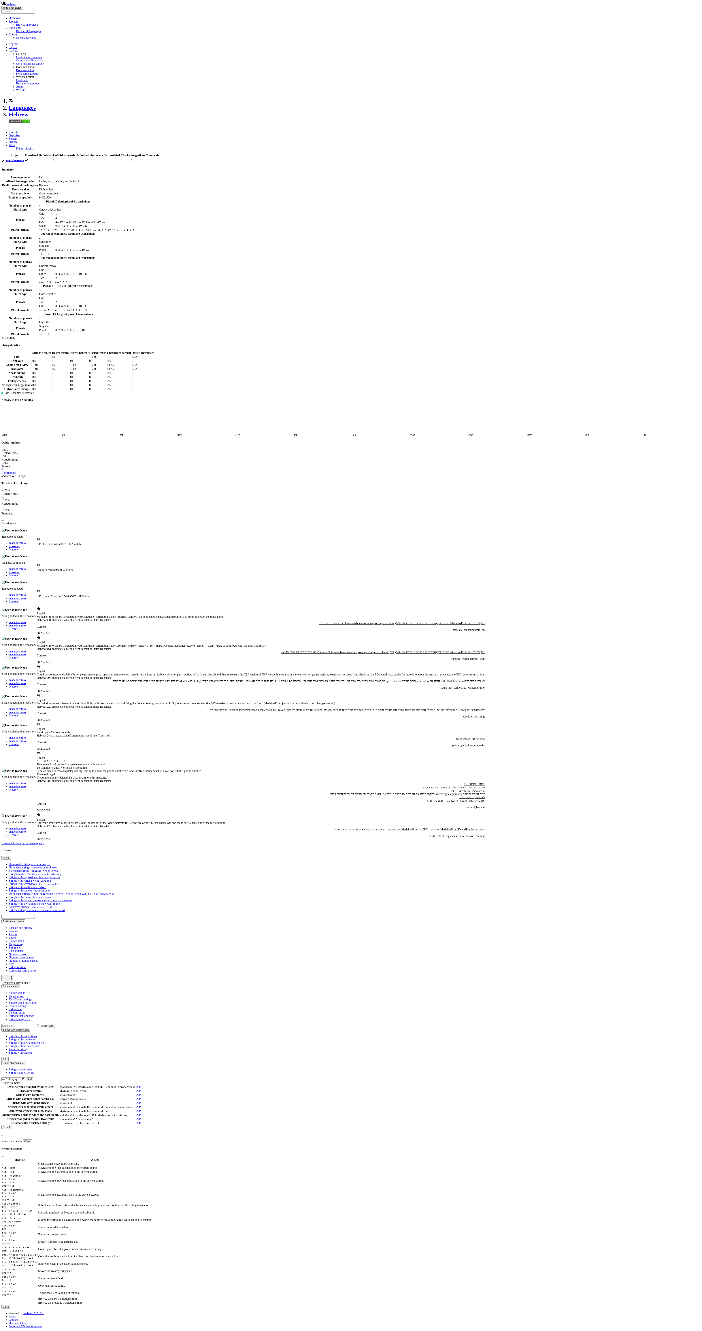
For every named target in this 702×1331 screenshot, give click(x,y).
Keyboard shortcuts (27, 73)
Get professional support (30, 63)
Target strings (16, 996)
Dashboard (15, 18)
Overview (14, 135)
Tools (12, 145)
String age (14, 947)
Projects (13, 132)
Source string (16, 940)
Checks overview (26, 37)
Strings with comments (22, 1039)
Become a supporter (27, 83)
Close (27, 1141)
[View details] (39, 540)
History (13, 141)
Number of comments (21, 957)
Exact (44, 1025)
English (41, 613)
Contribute (22, 80)
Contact (13, 1319)
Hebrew (18, 114)
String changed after (20, 1069)
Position (13, 931)
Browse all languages (28, 31)
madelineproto (15, 160)
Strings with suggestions (23, 1036)
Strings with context (20, 1052)
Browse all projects (27, 24)
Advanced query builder (15, 982)
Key (11, 963)
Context (41, 626)
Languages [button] (15, 27)
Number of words (19, 954)
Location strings (18, 1006)
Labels (12, 937)
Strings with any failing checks (26, 1042)
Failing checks (24, 148)
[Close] (2, 1135)
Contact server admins (29, 57)
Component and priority (22, 970)
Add (51, 1026)
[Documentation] (2, 850)
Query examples (10, 1082)
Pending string (17, 1012)
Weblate (11, 4)
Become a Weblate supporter (25, 1326)
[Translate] (3, 160)
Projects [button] (13, 21)
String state (15, 1009)
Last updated (16, 950)
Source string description (23, 1002)
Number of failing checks (23, 960)
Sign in (13, 47)
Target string (16, 944)
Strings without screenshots (24, 1046)
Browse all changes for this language (22, 843)
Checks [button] (13, 34)
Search (13, 138)
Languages (22, 107)
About (19, 86)
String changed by (19, 1019)
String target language (21, 1015)
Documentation (25, 70)
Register (13, 44)
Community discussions (30, 60)
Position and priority (20, 927)
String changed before (21, 1072)
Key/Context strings (20, 999)
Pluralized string (18, 1049)
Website (20, 90)
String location (17, 967)
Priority (13, 934)
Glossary (14, 546)
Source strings (17, 992)
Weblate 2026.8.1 (33, 1313)
